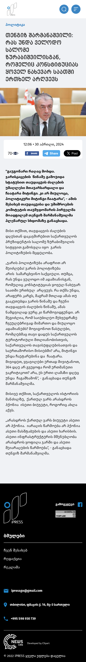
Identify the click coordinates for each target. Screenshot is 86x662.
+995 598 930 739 (23, 619)
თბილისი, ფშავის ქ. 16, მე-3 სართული (40, 605)
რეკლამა (12, 567)
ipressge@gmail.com (26, 591)
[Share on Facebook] (32, 153)
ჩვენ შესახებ (15, 550)
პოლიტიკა (15, 24)
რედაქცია (13, 559)
